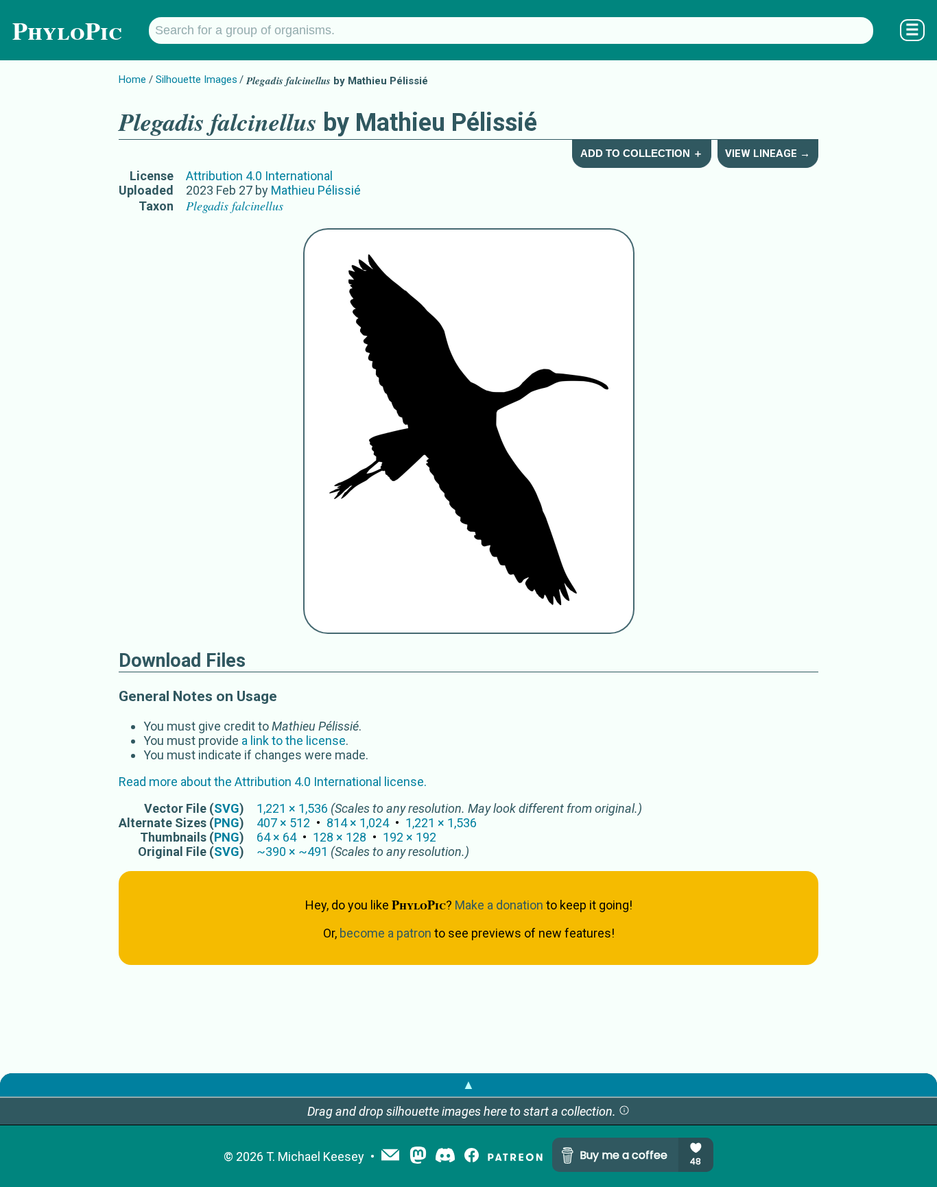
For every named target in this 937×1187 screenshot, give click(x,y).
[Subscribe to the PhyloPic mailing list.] (390, 1156)
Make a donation (499, 905)
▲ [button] (468, 1084)
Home (132, 79)
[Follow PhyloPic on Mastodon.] (418, 1156)
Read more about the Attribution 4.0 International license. (273, 781)
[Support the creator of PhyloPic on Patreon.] (515, 1156)
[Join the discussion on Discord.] (445, 1156)
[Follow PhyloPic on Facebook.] (471, 1156)
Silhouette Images (196, 79)
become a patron (385, 933)
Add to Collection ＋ (641, 153)
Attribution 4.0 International (259, 176)
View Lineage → (767, 153)
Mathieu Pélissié (316, 190)
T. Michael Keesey (315, 1156)
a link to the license (293, 740)
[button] (624, 1111)
